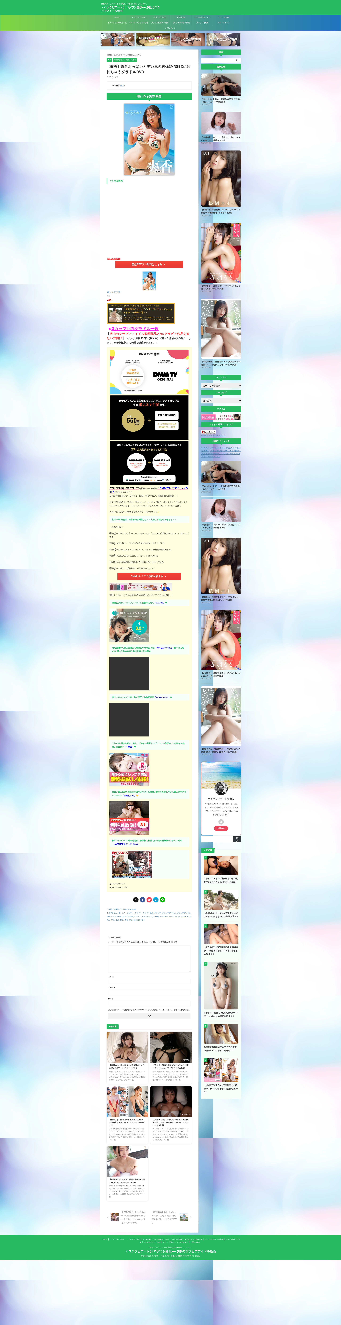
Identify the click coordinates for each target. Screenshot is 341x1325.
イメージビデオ (127, 913)
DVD (111, 913)
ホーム (117, 17)
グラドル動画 (148, 913)
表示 (122, 85)
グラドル (138, 913)
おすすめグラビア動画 (181, 23)
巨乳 (113, 920)
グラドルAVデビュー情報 (138, 23)
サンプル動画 (128, 916)
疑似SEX (137, 920)
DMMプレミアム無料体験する (147, 576)
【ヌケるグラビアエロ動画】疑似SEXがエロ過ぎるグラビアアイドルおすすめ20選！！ (221, 950)
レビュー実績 (224, 17)
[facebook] (142, 899)
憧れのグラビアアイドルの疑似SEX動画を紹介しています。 (170, 1247)
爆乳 (122, 920)
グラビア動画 (116, 916)
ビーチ (156, 916)
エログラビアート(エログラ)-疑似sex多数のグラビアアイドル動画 (170, 1251)
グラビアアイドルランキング (213, 435)
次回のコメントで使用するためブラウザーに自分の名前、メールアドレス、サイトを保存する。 (150, 1010)
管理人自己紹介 (160, 17)
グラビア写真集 (202, 23)
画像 (131, 920)
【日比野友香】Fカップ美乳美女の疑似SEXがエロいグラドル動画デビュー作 (221, 1089)
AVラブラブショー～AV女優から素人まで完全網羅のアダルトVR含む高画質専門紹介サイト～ (221, 453)
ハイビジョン (147, 916)
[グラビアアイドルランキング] (208, 432)
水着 (117, 920)
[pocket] (149, 899)
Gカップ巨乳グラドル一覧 (135, 328)
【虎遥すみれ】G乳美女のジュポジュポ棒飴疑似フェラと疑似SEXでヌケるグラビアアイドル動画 (170, 1122)
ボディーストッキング (168, 916)
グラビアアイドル (169, 913)
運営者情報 (181, 17)
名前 (110, 976)
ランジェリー (183, 916)
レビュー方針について (202, 17)
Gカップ (117, 913)
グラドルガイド (224, 23)
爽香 (111, 909)
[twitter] (136, 899)
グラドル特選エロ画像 (160, 23)
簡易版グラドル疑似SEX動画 (125, 909)
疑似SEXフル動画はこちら (147, 264)
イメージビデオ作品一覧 (117, 23)
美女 (143, 920)
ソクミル (137, 916)
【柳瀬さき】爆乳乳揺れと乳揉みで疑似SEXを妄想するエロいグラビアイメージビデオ (127, 1122)
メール (111, 987)
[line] (162, 899)
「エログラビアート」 (138, 17)
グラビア (157, 913)
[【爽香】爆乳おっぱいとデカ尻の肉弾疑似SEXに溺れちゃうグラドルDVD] (156, 899)
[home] (221, 822)
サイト (110, 998)
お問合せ (221, 828)
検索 (237, 839)
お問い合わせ (170, 28)
